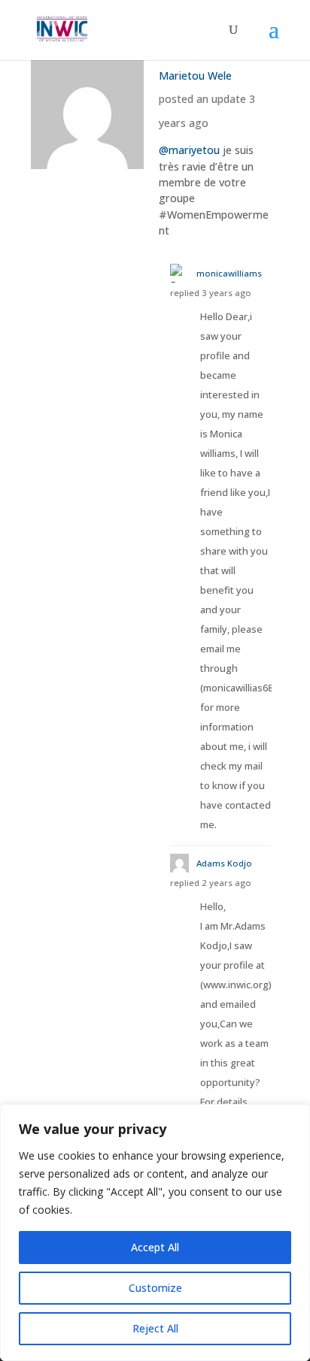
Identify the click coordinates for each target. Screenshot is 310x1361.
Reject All (155, 1328)
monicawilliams (229, 273)
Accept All (155, 1247)
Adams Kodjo (224, 863)
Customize (155, 1288)
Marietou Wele (195, 75)
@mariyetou (189, 150)
